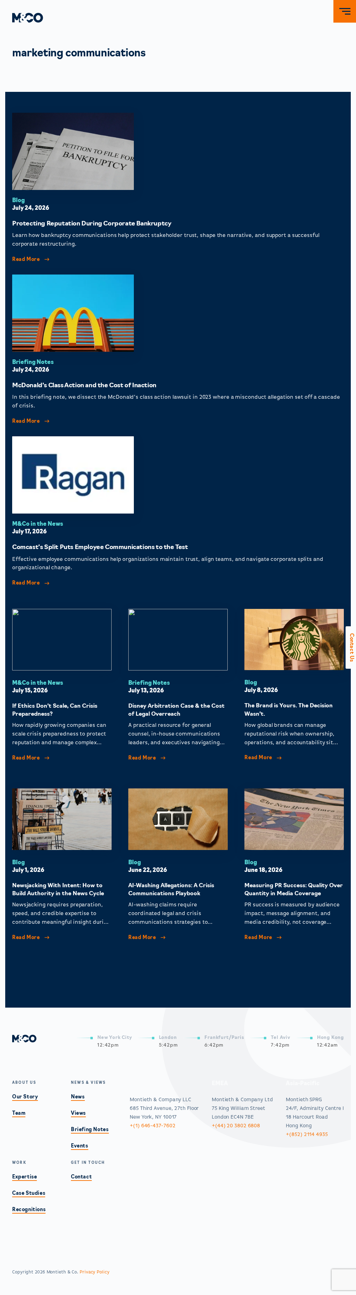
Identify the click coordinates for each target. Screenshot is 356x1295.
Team (18, 1113)
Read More (26, 259)
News (77, 1097)
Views (78, 1113)
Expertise (24, 1177)
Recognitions (29, 1210)
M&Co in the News (37, 524)
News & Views (88, 1083)
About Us (24, 1083)
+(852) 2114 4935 (306, 1134)
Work (19, 1163)
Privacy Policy (95, 1272)
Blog (18, 201)
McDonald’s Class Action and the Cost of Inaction (84, 386)
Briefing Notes (33, 362)
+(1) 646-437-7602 (152, 1125)
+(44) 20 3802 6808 (236, 1125)
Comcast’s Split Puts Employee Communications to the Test (100, 548)
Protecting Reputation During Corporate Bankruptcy (92, 224)
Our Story (25, 1097)
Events (79, 1146)
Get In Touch (88, 1163)
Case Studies (28, 1193)
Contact (81, 1177)
